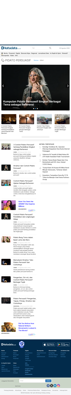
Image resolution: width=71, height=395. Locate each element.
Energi (3, 358)
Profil (38, 354)
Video (12, 55)
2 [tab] (35, 108)
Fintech (27, 354)
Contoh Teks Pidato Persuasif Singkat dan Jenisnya (44, 127)
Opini (2, 367)
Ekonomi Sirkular (53, 354)
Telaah (3, 365)
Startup (27, 356)
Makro (15, 353)
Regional (34, 53)
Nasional (3, 353)
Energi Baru (52, 353)
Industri (3, 354)
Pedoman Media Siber (34, 390)
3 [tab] (37, 108)
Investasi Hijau (53, 356)
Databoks (28, 370)
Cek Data (63, 356)
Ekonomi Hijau (25, 53)
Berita (6, 53)
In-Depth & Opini (55, 53)
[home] (2, 53)
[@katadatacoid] (58, 385)
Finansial (12, 53)
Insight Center (29, 368)
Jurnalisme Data (43, 53)
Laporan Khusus (5, 371)
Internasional (4, 356)
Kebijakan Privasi (46, 390)
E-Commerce (28, 353)
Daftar (48, 380)
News (14, 365)
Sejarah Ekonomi (41, 353)
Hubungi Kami (63, 390)
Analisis (63, 354)
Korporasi (15, 358)
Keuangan (16, 354)
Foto (14, 371)
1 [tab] (33, 108)
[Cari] (50, 48)
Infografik (63, 353)
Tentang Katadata (8, 390)
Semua (36, 60)
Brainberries (22, 209)
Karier (24, 390)
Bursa (14, 356)
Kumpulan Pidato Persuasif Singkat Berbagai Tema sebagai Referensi (32, 103)
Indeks (27, 365)
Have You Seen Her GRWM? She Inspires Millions (26, 204)
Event (26, 372)
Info (16, 55)
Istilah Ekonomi (41, 356)
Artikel (42, 60)
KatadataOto (28, 374)
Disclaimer (55, 390)
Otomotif (65, 53)
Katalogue (16, 369)
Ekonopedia (5, 55)
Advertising (18, 390)
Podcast (15, 373)
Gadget (27, 358)
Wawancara (4, 369)
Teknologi (28, 360)
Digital (18, 53)
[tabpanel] (35, 89)
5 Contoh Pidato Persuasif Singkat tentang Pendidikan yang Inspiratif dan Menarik (7, 129)
